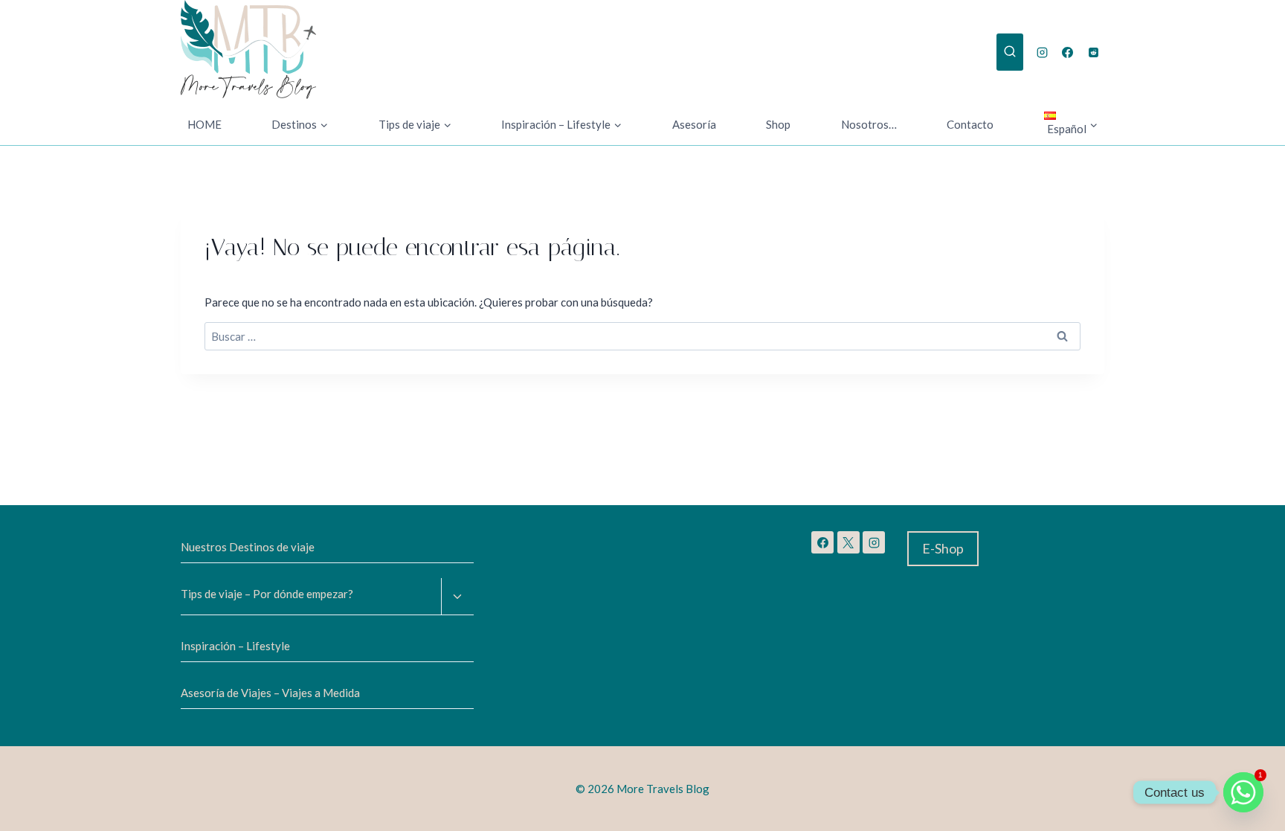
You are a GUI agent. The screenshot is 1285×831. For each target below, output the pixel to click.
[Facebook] (1068, 52)
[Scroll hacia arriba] (66, 808)
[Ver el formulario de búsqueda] (1009, 52)
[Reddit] (1093, 52)
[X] (848, 542)
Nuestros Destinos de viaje (248, 547)
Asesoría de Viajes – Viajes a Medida (270, 692)
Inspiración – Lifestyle (235, 645)
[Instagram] (1042, 52)
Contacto (970, 124)
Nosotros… (869, 124)
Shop (778, 124)
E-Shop (943, 548)
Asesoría (694, 124)
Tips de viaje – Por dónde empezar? (267, 593)
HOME (204, 124)
